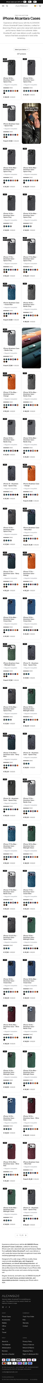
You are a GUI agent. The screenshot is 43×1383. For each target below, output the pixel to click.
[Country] (36, 6)
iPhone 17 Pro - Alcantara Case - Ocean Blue (29, 891)
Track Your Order (28, 1316)
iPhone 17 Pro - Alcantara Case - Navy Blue (11, 573)
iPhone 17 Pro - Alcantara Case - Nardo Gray (29, 800)
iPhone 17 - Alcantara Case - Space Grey (30, 1208)
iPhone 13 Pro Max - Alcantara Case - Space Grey (10, 708)
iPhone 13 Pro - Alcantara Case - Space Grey (9, 529)
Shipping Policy (28, 1351)
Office (4, 1326)
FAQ (24, 1320)
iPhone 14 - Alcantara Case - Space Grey (30, 753)
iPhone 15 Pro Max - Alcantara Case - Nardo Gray (30, 439)
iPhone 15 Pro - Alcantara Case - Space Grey (29, 80)
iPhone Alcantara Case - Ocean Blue (11, 303)
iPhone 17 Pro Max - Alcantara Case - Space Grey (30, 258)
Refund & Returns (28, 1348)
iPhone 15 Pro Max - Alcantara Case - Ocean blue (10, 619)
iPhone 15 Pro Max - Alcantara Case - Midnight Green (30, 1072)
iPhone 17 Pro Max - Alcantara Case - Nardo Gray (10, 891)
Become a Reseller (8, 1354)
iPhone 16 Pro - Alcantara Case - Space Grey (9, 80)
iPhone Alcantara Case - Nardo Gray (11, 349)
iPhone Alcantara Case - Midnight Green (11, 664)
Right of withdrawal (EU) (30, 1354)
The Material (6, 1344)
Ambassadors (6, 1348)
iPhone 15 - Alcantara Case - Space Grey (10, 484)
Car (3, 1329)
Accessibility (33, 1379)
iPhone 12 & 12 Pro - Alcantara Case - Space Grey (10, 937)
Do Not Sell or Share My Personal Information (15, 1379)
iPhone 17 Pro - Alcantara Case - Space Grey (9, 258)
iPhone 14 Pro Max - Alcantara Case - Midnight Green (10, 1209)
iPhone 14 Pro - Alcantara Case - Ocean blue (9, 1118)
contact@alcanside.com (10, 1372)
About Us (5, 1341)
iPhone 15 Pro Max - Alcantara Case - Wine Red (11, 1163)
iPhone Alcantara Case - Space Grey (11, 124)
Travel (4, 1332)
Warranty (26, 1323)
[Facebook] (9, 1307)
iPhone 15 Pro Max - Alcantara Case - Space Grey (10, 169)
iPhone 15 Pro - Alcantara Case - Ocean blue (29, 619)
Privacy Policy (27, 1341)
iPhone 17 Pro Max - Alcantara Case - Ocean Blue (10, 846)
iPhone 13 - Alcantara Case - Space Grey (30, 664)
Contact (25, 1326)
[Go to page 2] (26, 1235)
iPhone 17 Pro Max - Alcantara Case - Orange (10, 394)
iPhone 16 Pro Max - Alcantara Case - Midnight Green (30, 846)
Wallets (4, 1323)
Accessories (6, 1320)
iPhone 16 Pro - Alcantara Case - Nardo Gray (29, 304)
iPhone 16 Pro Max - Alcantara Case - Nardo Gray (30, 394)
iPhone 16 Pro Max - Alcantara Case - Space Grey (30, 169)
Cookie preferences (8, 1377)
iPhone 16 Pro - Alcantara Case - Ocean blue (9, 980)
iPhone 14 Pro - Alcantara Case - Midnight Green (9, 1072)
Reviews (5, 1351)
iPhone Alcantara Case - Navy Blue (31, 528)
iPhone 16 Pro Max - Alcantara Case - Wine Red (11, 1026)
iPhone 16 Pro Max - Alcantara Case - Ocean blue (30, 980)
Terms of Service (28, 1344)
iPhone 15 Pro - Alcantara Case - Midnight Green (29, 937)
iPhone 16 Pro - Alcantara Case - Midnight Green (29, 708)
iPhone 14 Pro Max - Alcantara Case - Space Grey (30, 215)
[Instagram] (3, 1307)
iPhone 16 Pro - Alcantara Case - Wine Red (31, 1118)
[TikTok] (6, 1307)
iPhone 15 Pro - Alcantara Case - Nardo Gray (9, 439)
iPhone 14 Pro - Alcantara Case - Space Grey (9, 215)
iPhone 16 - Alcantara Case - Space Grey (10, 799)
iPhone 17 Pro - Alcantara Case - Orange (29, 573)
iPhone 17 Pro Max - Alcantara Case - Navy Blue (11, 754)
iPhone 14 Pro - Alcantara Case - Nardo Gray (29, 1026)
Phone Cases (6, 1316)
